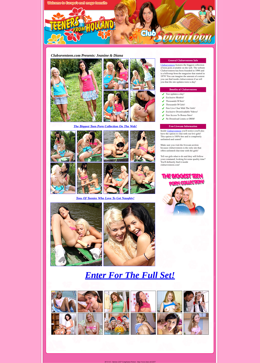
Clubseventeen (168, 65)
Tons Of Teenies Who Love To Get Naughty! (105, 198)
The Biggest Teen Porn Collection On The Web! (105, 126)
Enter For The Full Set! (130, 275)
